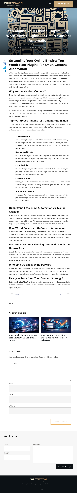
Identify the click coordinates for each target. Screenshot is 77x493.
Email (11, 395)
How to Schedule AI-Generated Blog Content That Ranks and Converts (24, 330)
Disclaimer (32, 489)
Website (12, 406)
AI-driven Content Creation (26, 47)
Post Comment (61, 422)
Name (11, 383)
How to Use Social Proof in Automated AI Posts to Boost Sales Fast (56, 330)
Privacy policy (41, 489)
